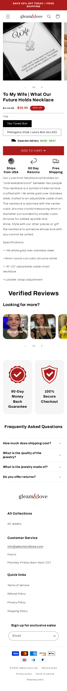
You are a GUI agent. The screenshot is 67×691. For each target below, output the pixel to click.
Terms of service (45, 674)
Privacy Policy (16, 602)
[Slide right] (42, 87)
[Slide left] (25, 87)
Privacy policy (24, 674)
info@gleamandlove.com (25, 546)
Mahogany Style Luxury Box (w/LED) (32, 132)
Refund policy (49, 668)
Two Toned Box (17, 123)
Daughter (15, 332)
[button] (8, 16)
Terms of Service (18, 585)
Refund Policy (16, 593)
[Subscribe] (54, 635)
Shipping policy (35, 680)
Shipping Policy (17, 611)
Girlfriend (43, 327)
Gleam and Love (28, 668)
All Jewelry (14, 523)
